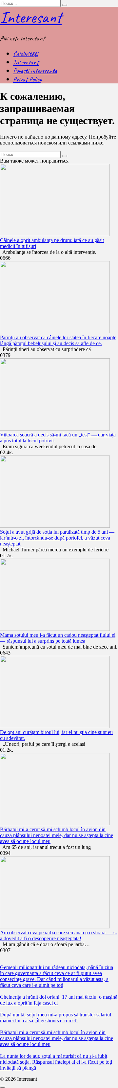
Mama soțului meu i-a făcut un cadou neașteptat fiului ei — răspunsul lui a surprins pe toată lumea (57, 638)
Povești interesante (35, 70)
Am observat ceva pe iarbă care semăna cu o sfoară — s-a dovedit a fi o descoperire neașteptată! (58, 935)
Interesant (31, 17)
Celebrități (25, 53)
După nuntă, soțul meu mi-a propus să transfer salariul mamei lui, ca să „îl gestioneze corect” (55, 1017)
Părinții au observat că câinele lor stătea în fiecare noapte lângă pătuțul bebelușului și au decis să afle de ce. (58, 340)
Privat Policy (27, 79)
